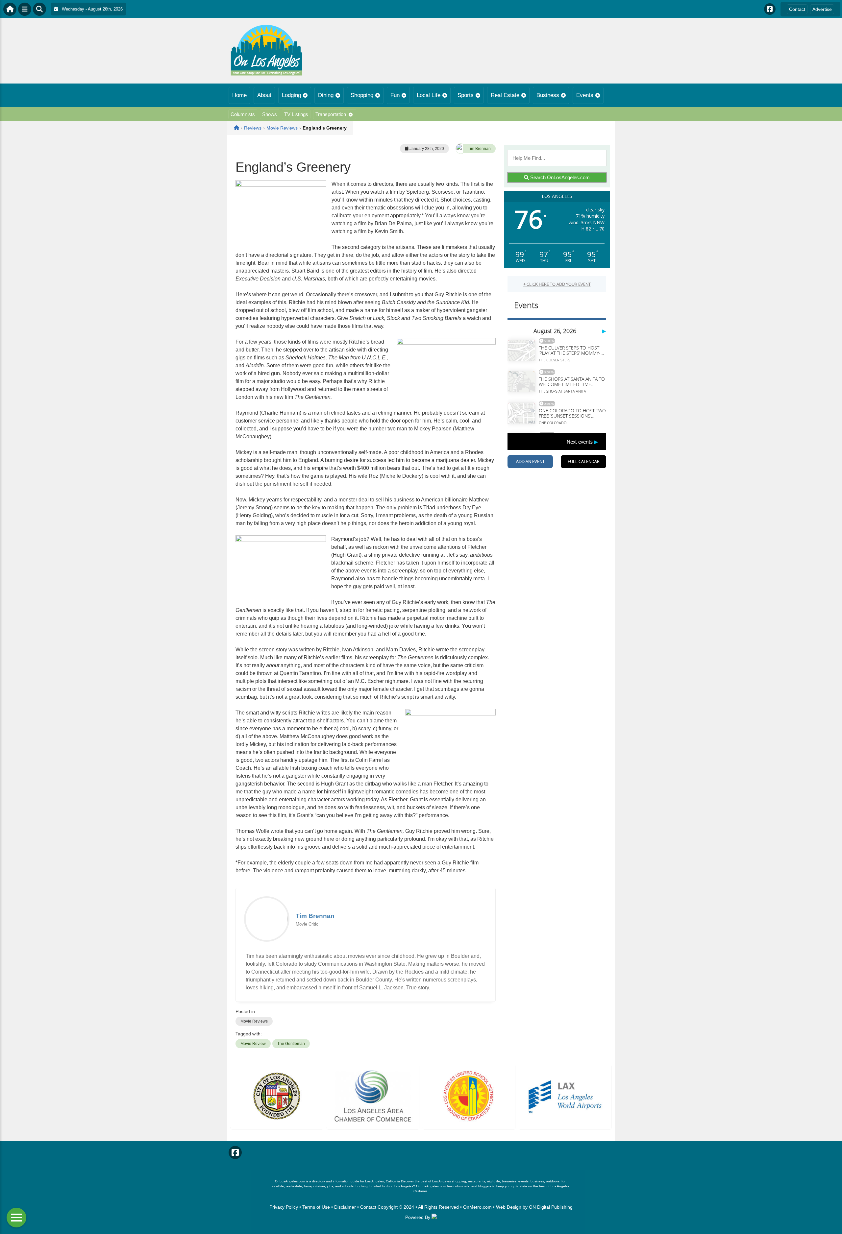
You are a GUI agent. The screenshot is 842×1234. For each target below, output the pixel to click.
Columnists (243, 114)
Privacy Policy (283, 1207)
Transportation (330, 114)
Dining (326, 95)
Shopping (362, 95)
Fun (395, 95)
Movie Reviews (254, 1021)
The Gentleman (291, 1043)
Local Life (428, 95)
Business (547, 95)
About (264, 95)
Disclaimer (345, 1207)
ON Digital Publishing (551, 1207)
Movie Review (253, 1043)
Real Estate (505, 95)
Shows (269, 114)
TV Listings (296, 114)
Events (584, 95)
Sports (466, 95)
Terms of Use (316, 1207)
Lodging (291, 95)
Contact (797, 9)
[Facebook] (770, 9)
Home (239, 95)
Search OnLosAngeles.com (559, 177)
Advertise (822, 9)
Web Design (508, 1207)
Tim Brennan (479, 148)
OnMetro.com (477, 1207)
